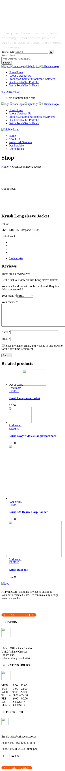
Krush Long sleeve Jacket (24, 398)
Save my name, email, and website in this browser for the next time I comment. (32, 347)
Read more (15, 387)
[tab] (36, 258)
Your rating (8, 295)
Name (5, 332)
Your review (9, 302)
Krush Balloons (18, 569)
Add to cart (15, 425)
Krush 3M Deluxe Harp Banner (28, 512)
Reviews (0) (16, 258)
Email (5, 338)
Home (4, 166)
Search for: (7, 51)
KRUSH (37, 229)
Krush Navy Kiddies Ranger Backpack (33, 435)
